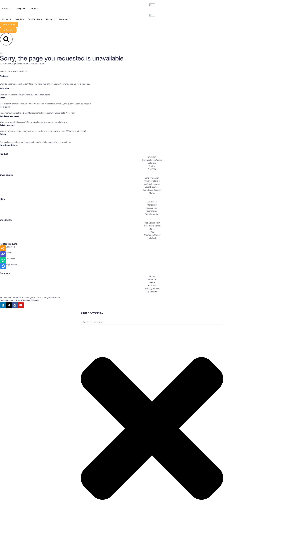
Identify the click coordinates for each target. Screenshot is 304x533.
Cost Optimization (152, 184)
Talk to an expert (8, 125)
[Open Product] (11, 19)
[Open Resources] (70, 19)
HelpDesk (152, 238)
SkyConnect (11, 264)
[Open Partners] (11, 8)
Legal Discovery (152, 187)
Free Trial (4, 88)
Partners (152, 285)
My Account (152, 291)
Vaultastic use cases (9, 116)
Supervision (152, 208)
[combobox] (152, 322)
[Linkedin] (3, 305)
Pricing (3, 134)
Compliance (152, 211)
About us (152, 279)
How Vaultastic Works (152, 160)
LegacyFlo (10, 247)
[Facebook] (15, 305)
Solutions (152, 163)
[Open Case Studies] (41, 19)
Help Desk (5, 107)
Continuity (152, 205)
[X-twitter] (9, 305)
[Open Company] (26, 8)
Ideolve (9, 253)
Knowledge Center (152, 235)
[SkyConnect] (3, 266)
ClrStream (10, 258)
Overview (152, 157)
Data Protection (152, 178)
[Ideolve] (3, 254)
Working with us (152, 288)
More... (152, 193)
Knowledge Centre (9, 145)
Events (152, 282)
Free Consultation (152, 223)
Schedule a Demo (152, 226)
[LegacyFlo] (3, 248)
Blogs (2, 97)
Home (152, 276)
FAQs (152, 232)
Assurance (152, 202)
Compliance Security (152, 190)
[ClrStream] (3, 260)
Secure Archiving (152, 181)
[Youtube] (21, 305)
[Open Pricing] (54, 19)
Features (4, 76)
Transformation (152, 214)
